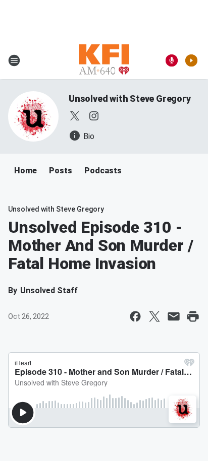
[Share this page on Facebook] (135, 316)
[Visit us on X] (75, 116)
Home (25, 170)
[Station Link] (104, 60)
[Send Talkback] (172, 60)
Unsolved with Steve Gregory (130, 98)
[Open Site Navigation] (14, 60)
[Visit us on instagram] (94, 116)
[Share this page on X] (154, 316)
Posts (60, 170)
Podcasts (103, 170)
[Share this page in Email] (174, 316)
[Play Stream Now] (191, 60)
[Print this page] (193, 316)
